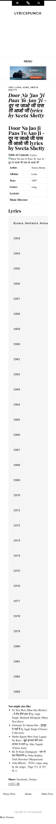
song (26, 87)
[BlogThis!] (12, 784)
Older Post (47, 794)
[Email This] (9, 784)
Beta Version (7, 817)
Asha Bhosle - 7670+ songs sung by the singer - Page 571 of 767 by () (30, 766)
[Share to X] (15, 784)
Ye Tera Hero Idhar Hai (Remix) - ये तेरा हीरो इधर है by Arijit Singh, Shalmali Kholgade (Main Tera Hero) (30, 715)
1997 (11, 87)
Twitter (33, 779)
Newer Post (9, 794)
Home (28, 794)
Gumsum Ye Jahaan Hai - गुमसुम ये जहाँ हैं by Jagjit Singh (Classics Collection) (29, 728)
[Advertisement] (28, 38)
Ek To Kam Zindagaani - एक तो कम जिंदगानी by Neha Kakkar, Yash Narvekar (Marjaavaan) (29, 755)
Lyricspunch (28, 13)
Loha (18, 87)
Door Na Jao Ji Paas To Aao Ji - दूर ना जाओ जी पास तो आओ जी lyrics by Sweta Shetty (27, 105)
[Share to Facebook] (18, 784)
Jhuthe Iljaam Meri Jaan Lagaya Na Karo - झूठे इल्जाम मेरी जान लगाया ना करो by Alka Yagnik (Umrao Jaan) (29, 742)
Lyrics (33, 155)
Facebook (22, 779)
